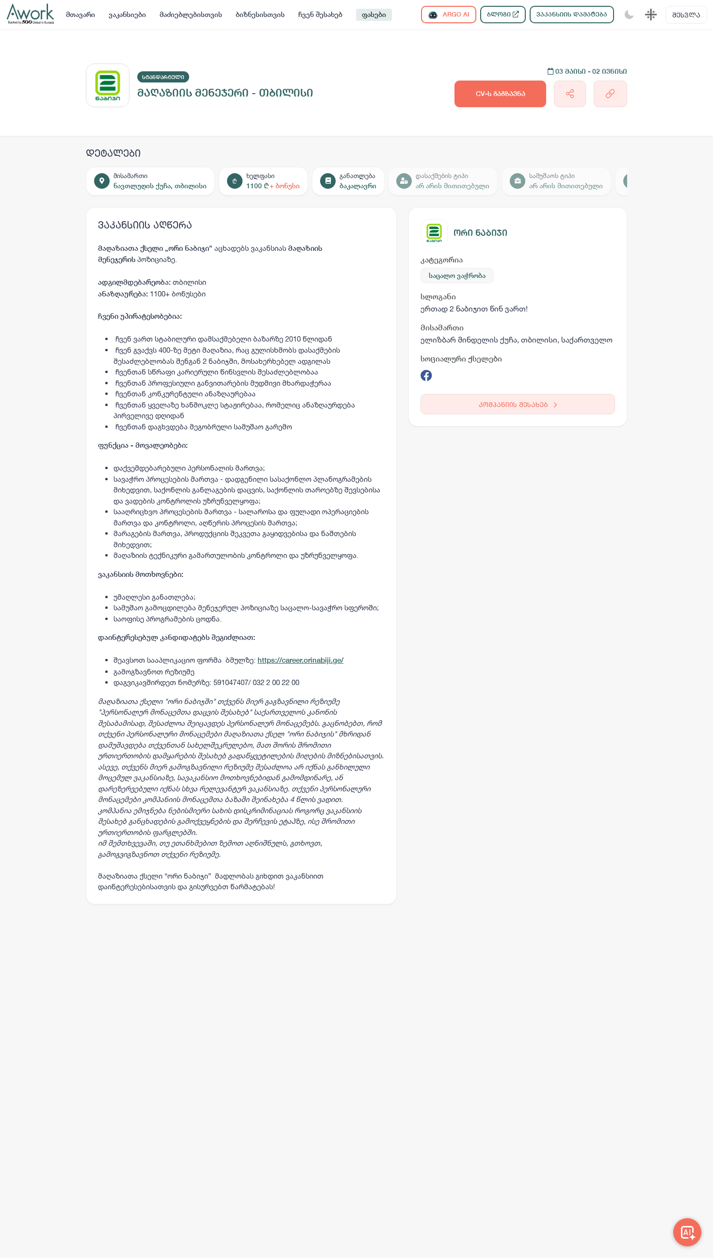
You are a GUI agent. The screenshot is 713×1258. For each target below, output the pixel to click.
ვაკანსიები (127, 14)
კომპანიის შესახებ (514, 404)
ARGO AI (455, 14)
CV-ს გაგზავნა (500, 94)
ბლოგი (500, 14)
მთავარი (80, 14)
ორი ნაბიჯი (480, 233)
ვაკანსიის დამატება (571, 14)
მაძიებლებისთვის (191, 14)
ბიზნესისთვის (260, 14)
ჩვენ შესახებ (320, 14)
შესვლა (686, 15)
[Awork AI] (687, 1232)
